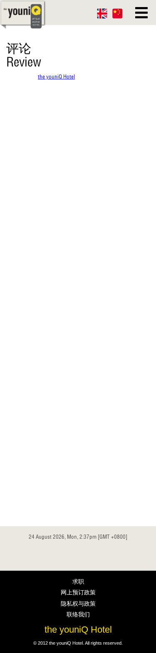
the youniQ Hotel (56, 76)
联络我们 (78, 614)
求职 (78, 581)
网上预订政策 (78, 592)
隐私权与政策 (78, 603)
